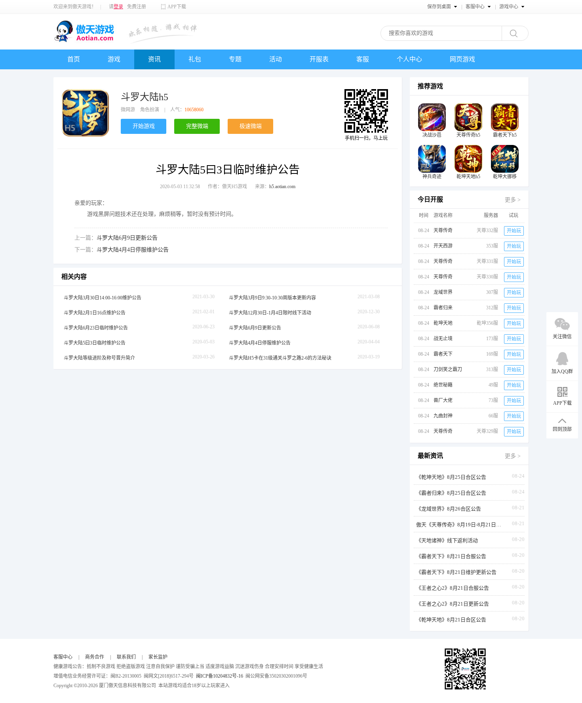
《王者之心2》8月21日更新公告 (452, 604)
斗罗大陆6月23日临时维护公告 (96, 328)
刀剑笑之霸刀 (448, 369)
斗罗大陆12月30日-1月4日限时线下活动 (270, 313)
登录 (118, 7)
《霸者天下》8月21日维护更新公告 (456, 572)
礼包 (194, 59)
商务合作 (94, 657)
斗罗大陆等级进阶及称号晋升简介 (99, 358)
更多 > (513, 200)
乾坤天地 (443, 323)
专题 (235, 59)
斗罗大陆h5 (144, 97)
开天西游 (443, 246)
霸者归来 (443, 308)
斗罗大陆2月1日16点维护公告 (95, 313)
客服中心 (62, 657)
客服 (362, 59)
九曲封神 (443, 416)
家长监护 (157, 657)
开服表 (319, 59)
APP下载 (176, 7)
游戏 (114, 59)
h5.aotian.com (282, 186)
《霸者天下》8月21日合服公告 (451, 556)
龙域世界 (443, 292)
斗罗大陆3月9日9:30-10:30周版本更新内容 (272, 298)
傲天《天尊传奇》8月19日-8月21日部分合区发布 (459, 525)
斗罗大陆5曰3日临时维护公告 (95, 343)
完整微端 (197, 126)
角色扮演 (149, 109)
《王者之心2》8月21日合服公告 (452, 588)
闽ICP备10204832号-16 (219, 676)
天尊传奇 (443, 230)
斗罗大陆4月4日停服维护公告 (133, 250)
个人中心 (409, 59)
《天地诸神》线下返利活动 (447, 540)
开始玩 (514, 231)
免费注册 (136, 7)
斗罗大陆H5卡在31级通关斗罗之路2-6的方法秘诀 (280, 358)
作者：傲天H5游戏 (227, 186)
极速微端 (251, 126)
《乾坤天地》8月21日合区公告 (451, 620)
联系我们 (126, 657)
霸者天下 (443, 354)
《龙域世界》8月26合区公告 (448, 509)
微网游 (128, 109)
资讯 (154, 59)
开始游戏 (144, 126)
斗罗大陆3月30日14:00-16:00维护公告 (102, 298)
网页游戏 (462, 59)
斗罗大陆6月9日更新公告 (127, 238)
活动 (275, 59)
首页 (73, 59)
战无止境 (443, 338)
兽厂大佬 (443, 400)
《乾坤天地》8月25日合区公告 (451, 477)
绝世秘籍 (443, 385)
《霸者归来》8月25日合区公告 (451, 493)
